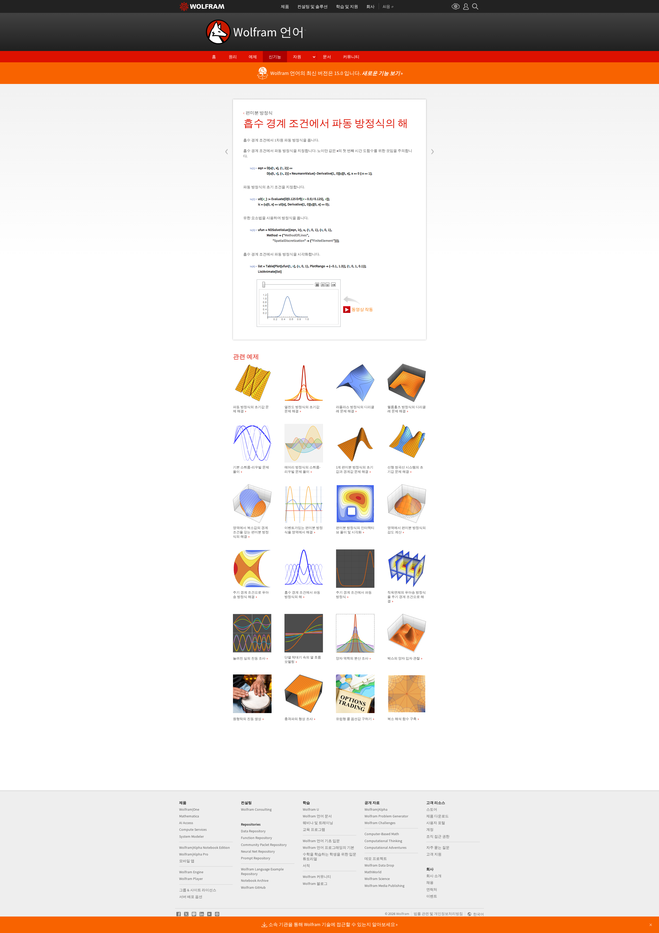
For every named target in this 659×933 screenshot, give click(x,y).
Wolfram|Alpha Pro (193, 854)
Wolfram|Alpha (376, 809)
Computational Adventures (385, 847)
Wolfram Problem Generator (386, 816)
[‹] (227, 120)
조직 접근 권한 (437, 836)
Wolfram (402, 913)
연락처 (431, 889)
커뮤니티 (351, 56)
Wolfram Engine (191, 872)
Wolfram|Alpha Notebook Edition (204, 847)
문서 (327, 56)
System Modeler (191, 836)
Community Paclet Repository (264, 844)
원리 (233, 56)
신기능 (275, 56)
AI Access (186, 822)
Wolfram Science (377, 878)
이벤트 (431, 896)
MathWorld (373, 872)
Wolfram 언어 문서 (317, 816)
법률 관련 (421, 913)
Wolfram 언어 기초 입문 (321, 840)
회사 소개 (433, 876)
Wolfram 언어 (269, 32)
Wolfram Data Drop (379, 865)
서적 (306, 865)
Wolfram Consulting (256, 809)
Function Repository (256, 837)
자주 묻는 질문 (437, 847)
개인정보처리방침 (448, 913)
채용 (429, 882)
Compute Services (193, 829)
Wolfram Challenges (380, 822)
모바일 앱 (186, 861)
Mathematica (189, 816)
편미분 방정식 (259, 113)
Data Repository (253, 831)
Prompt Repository (255, 858)
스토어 (431, 809)
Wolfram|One (189, 809)
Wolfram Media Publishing (384, 885)
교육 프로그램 (314, 829)
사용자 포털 (435, 822)
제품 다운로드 (437, 816)
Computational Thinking (383, 840)
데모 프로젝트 (376, 858)
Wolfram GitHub (253, 887)
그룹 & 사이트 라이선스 (197, 890)
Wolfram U (311, 809)
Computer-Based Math (382, 834)
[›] (432, 120)
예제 (253, 56)
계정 (429, 829)
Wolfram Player (191, 878)
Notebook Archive (254, 880)
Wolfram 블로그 (315, 883)
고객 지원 (433, 854)
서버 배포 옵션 (190, 896)
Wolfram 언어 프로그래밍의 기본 (328, 847)
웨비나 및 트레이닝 (318, 822)
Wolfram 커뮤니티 (317, 876)
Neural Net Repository (258, 851)
